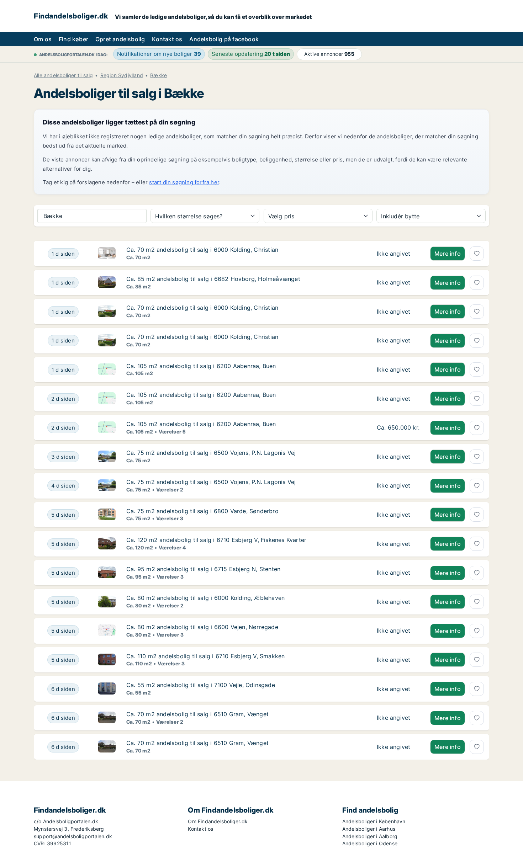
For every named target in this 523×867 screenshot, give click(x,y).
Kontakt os (167, 39)
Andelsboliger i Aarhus (368, 829)
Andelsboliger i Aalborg (370, 836)
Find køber (73, 39)
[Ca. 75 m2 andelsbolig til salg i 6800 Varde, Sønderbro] (398, 515)
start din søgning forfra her (184, 182)
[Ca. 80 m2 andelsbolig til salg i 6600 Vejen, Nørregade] (398, 631)
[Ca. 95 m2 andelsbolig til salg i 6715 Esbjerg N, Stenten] (398, 573)
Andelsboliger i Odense (369, 843)
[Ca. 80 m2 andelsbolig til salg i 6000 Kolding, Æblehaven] (398, 602)
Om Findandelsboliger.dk (218, 821)
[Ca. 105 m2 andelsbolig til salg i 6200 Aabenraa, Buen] (398, 370)
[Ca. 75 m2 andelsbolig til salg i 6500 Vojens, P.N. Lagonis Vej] (398, 456)
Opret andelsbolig (120, 39)
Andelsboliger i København (374, 821)
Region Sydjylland (121, 75)
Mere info (447, 253)
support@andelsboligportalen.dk (73, 836)
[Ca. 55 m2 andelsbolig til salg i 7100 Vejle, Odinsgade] (398, 689)
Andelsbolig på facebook (224, 39)
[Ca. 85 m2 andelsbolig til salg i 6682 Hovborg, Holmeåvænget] (398, 283)
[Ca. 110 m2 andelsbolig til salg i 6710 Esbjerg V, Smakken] (398, 660)
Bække (158, 75)
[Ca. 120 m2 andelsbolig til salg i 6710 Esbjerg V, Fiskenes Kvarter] (398, 544)
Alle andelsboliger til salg (63, 75)
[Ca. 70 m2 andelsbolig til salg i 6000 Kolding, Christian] (398, 253)
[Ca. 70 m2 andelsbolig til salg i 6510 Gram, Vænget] (398, 718)
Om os (43, 39)
